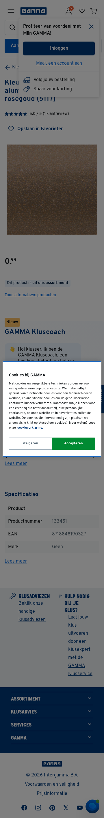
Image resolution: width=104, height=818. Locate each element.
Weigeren (30, 443)
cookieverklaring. (30, 427)
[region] (52, 409)
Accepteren (73, 443)
